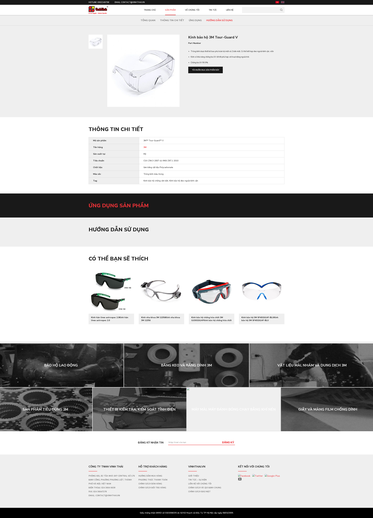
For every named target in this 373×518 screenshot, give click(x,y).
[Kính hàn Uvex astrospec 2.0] (111, 291)
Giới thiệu (193, 476)
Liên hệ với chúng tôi (199, 483)
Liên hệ (229, 10)
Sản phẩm (170, 10)
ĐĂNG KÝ (228, 442)
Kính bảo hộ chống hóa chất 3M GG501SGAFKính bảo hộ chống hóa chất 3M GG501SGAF (211, 319)
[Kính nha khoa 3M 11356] (161, 291)
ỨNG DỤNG (195, 20)
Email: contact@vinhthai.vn (130, 2)
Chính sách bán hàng (150, 483)
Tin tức (213, 10)
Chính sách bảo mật (199, 491)
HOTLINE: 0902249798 (99, 2)
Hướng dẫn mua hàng (150, 476)
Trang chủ (150, 10)
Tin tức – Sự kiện (197, 480)
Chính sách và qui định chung (204, 487)
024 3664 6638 (108, 487)
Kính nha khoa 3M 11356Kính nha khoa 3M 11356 (160, 319)
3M (145, 147)
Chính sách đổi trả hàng (152, 487)
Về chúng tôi (192, 10)
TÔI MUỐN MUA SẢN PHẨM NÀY (205, 70)
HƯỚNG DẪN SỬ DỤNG (219, 20)
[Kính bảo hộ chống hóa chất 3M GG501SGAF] (211, 291)
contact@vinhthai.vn (108, 495)
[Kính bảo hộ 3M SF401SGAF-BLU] (261, 291)
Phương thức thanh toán (152, 480)
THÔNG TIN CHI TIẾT (172, 20)
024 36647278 (100, 491)
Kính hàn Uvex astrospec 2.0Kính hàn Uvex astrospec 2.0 (109, 319)
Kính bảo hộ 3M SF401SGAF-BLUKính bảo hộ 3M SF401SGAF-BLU (259, 319)
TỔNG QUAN (148, 20)
